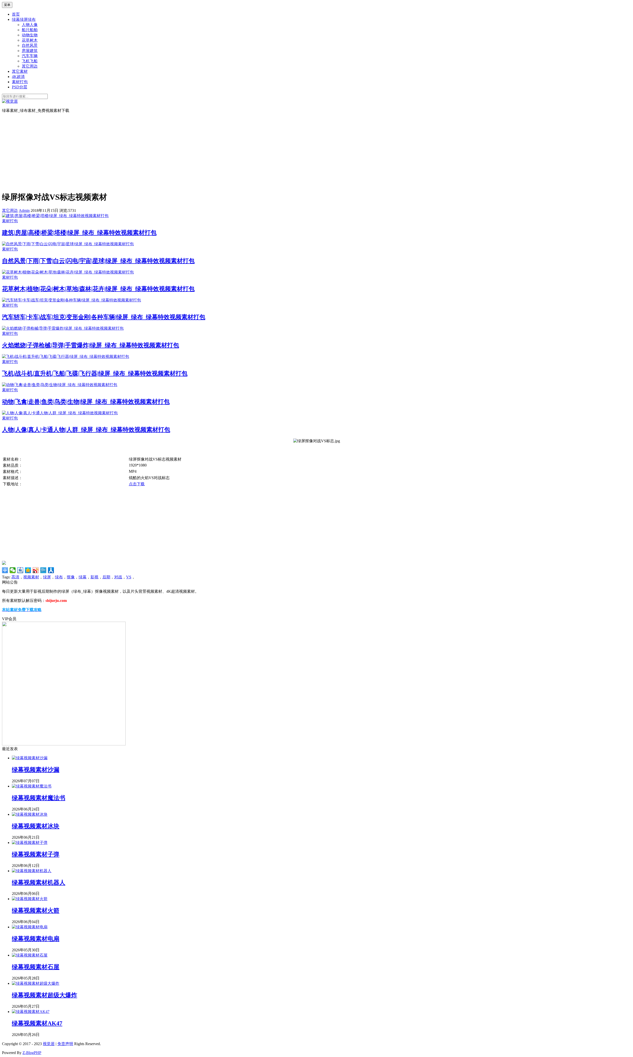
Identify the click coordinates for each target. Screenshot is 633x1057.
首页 (16, 14)
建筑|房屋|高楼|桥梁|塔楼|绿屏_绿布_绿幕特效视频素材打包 (79, 232)
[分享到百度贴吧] (20, 570)
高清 (15, 577)
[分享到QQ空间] (28, 570)
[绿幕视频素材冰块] (29, 814)
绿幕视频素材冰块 (35, 826)
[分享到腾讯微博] (43, 570)
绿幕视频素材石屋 (35, 967)
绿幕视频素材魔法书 (38, 798)
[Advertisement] (316, 152)
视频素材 (31, 577)
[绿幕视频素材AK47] (30, 1011)
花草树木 (30, 40)
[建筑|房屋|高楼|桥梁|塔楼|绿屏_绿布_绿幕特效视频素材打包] (55, 216)
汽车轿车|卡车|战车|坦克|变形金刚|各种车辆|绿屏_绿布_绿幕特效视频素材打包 (103, 317)
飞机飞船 (30, 61)
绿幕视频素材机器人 (38, 882)
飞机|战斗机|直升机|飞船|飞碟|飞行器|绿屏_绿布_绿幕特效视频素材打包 (94, 373)
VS (128, 577)
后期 (106, 577)
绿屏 (47, 577)
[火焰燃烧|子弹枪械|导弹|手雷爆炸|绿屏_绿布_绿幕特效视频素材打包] (63, 328)
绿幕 (83, 577)
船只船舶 (30, 30)
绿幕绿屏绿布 (24, 19)
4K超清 (18, 76)
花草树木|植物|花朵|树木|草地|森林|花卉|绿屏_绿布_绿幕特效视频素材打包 (98, 289)
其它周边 (30, 66)
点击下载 (137, 484)
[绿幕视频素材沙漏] (29, 758)
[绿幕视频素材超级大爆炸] (35, 983)
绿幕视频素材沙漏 (35, 769)
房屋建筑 (30, 51)
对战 (118, 577)
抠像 (71, 577)
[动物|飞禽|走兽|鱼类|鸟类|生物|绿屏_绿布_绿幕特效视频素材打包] (59, 385)
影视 (94, 577)
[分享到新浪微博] (36, 570)
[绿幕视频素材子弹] (29, 842)
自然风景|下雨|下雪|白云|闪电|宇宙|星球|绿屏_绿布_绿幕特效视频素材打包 (98, 261)
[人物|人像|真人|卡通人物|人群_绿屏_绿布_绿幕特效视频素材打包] (60, 413)
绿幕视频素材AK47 (37, 1023)
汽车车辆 (30, 56)
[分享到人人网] (51, 570)
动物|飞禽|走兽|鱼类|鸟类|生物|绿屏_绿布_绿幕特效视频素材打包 (86, 401)
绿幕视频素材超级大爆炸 (44, 995)
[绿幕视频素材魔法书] (31, 786)
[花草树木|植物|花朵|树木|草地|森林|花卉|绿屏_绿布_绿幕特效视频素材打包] (68, 272)
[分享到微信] (13, 570)
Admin (24, 210)
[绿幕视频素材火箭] (29, 899)
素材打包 (20, 82)
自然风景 (30, 45)
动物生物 (30, 35)
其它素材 (20, 71)
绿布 (59, 577)
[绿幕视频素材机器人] (31, 871)
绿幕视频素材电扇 (35, 938)
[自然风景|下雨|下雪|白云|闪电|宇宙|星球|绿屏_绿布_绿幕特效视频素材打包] (68, 244)
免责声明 (65, 1044)
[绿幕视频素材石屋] (29, 955)
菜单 (7, 5)
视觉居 (49, 1044)
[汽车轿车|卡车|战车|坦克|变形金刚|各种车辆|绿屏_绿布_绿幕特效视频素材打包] (71, 300)
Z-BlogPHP (32, 1053)
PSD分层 (19, 87)
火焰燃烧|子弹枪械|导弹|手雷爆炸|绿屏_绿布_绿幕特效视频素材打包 (90, 345)
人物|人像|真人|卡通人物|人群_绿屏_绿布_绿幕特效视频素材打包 (86, 429)
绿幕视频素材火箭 (35, 910)
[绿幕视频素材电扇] (29, 927)
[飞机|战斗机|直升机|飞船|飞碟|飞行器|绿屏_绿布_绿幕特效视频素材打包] (65, 356)
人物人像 (30, 25)
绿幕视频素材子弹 (35, 854)
